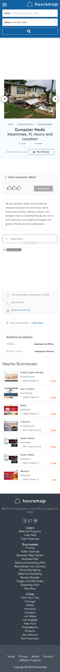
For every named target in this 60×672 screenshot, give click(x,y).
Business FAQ (30, 559)
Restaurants (25, 475)
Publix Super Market (32, 372)
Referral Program (30, 531)
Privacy (23, 656)
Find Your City (30, 597)
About (35, 656)
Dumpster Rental (44, 351)
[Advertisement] (30, 58)
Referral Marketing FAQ (30, 562)
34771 (26, 430)
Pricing (30, 548)
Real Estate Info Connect (30, 566)
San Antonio (30, 634)
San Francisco (30, 638)
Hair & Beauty (26, 393)
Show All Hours (30, 243)
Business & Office (25, 124)
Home (10, 124)
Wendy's (24, 471)
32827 (26, 463)
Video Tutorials (30, 551)
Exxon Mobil (27, 438)
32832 (26, 380)
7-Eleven (25, 422)
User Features (30, 539)
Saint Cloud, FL (35, 430)
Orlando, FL (34, 380)
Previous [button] (4, 99)
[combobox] (30, 22)
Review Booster (30, 577)
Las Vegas (30, 616)
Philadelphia (30, 627)
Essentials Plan (30, 585)
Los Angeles (30, 620)
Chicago (30, 601)
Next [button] (55, 99)
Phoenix (30, 631)
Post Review (42, 151)
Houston (30, 612)
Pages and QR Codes (30, 581)
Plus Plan (30, 588)
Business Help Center (30, 555)
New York (30, 623)
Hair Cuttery (27, 389)
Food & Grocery (27, 376)
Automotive (25, 409)
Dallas (30, 605)
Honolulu (30, 609)
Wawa (23, 405)
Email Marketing (30, 570)
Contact (48, 656)
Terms (11, 656)
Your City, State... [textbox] (20, 22)
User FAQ (30, 535)
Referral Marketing (30, 573)
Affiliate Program (30, 660)
